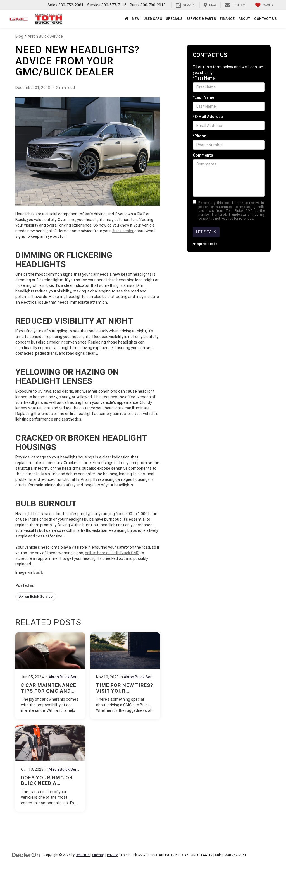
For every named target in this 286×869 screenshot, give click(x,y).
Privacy (112, 855)
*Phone (199, 136)
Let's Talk (206, 232)
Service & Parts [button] (201, 19)
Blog (19, 36)
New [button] (135, 19)
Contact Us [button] (265, 19)
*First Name (204, 78)
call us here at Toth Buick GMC (112, 553)
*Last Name (203, 97)
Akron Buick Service (45, 36)
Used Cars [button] (152, 19)
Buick (38, 572)
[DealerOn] (26, 855)
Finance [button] (227, 19)
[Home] (126, 19)
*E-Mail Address (208, 116)
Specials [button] (174, 19)
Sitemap (98, 855)
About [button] (244, 19)
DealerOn (83, 855)
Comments (203, 155)
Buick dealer (123, 231)
